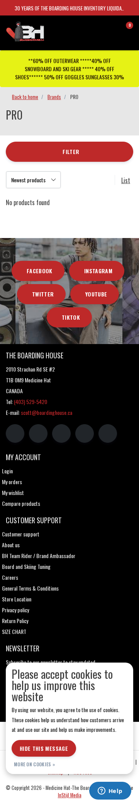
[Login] (96, 28)
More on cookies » (34, 764)
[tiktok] (107, 433)
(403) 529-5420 (30, 401)
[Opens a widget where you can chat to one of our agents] (110, 791)
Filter (71, 151)
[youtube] (84, 433)
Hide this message (44, 748)
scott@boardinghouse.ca (46, 412)
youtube (96, 294)
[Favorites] (111, 28)
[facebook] (15, 433)
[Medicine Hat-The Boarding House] (40, 30)
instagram (98, 271)
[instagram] (38, 433)
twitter (43, 294)
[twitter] (61, 433)
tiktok (71, 317)
